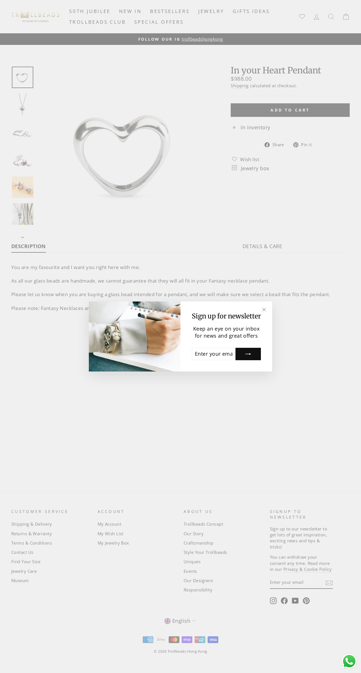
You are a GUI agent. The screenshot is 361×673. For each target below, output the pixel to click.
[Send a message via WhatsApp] (349, 661)
